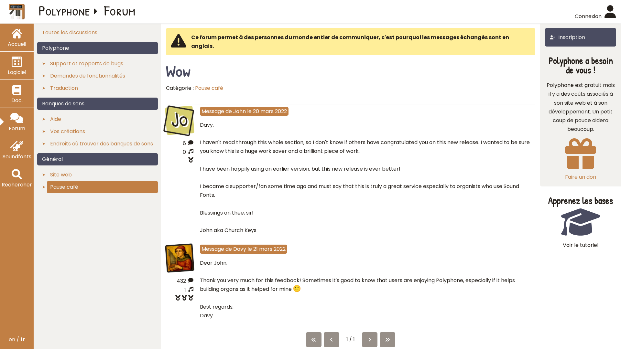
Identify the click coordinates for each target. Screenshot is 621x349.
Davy (239, 249)
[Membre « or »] (179, 298)
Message (213, 111)
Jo (179, 119)
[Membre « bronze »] (179, 160)
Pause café (209, 88)
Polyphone (64, 10)
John (239, 111)
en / (17, 339)
